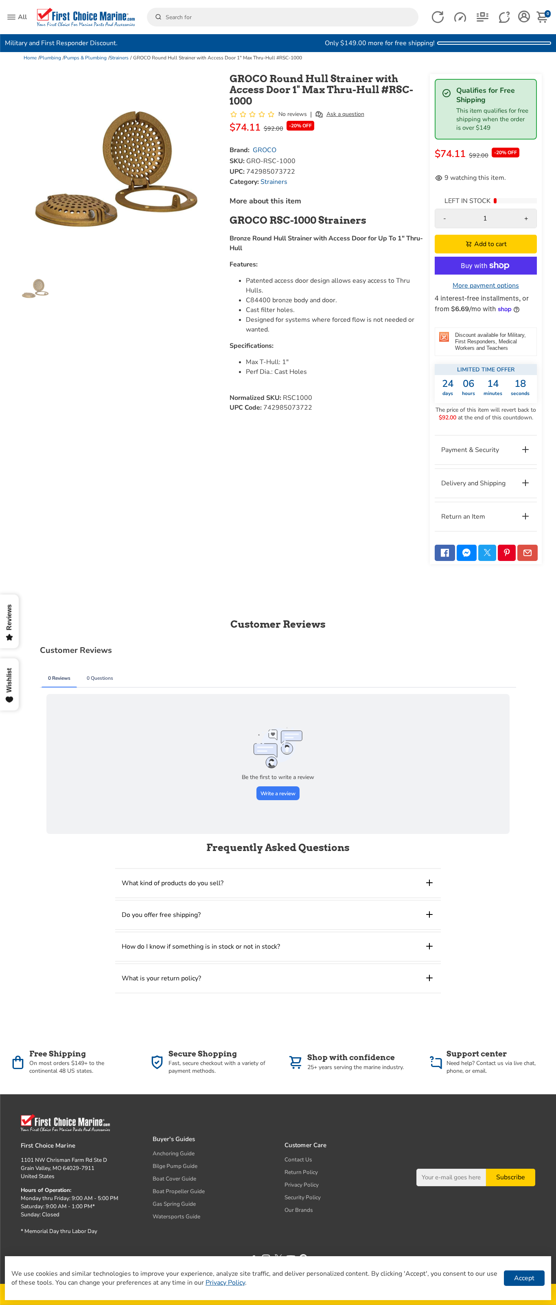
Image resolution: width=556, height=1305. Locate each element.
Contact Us (298, 1159)
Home (30, 58)
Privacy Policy (302, 1185)
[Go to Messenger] (467, 553)
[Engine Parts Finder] (460, 17)
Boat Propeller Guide (179, 1191)
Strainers (119, 58)
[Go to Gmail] (527, 553)
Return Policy (301, 1172)
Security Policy (303, 1197)
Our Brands (299, 1210)
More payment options (486, 285)
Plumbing (50, 58)
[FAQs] (505, 17)
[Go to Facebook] (445, 553)
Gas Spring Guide (174, 1204)
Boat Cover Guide (174, 1179)
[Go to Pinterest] (507, 553)
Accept (524, 1278)
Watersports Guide (176, 1216)
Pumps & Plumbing (85, 58)
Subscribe (510, 1177)
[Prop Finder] (438, 17)
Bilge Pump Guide (175, 1166)
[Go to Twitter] (487, 553)
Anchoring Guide (174, 1153)
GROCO (264, 150)
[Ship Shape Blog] (482, 17)
